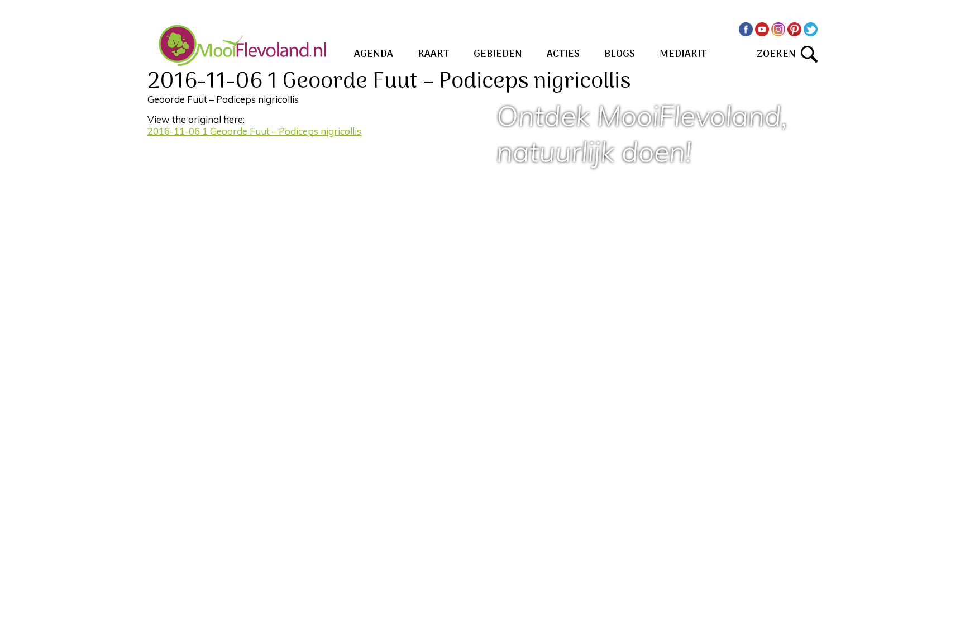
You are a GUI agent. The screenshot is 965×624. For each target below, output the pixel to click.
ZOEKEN (779, 54)
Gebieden (498, 54)
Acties (563, 54)
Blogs (619, 54)
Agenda (373, 54)
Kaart (433, 54)
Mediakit (683, 54)
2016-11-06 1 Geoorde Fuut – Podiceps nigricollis (254, 131)
